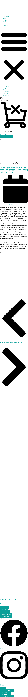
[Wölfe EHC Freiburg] (14, 538)
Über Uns (5, 23)
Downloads (6, 25)
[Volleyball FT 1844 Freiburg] (14, 595)
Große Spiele (6, 16)
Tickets (5, 20)
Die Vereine (6, 22)
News (4, 18)
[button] (14, 56)
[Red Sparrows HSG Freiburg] (14, 567)
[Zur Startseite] (14, 13)
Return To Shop (4, 134)
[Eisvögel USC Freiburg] (14, 510)
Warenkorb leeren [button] (6, 137)
